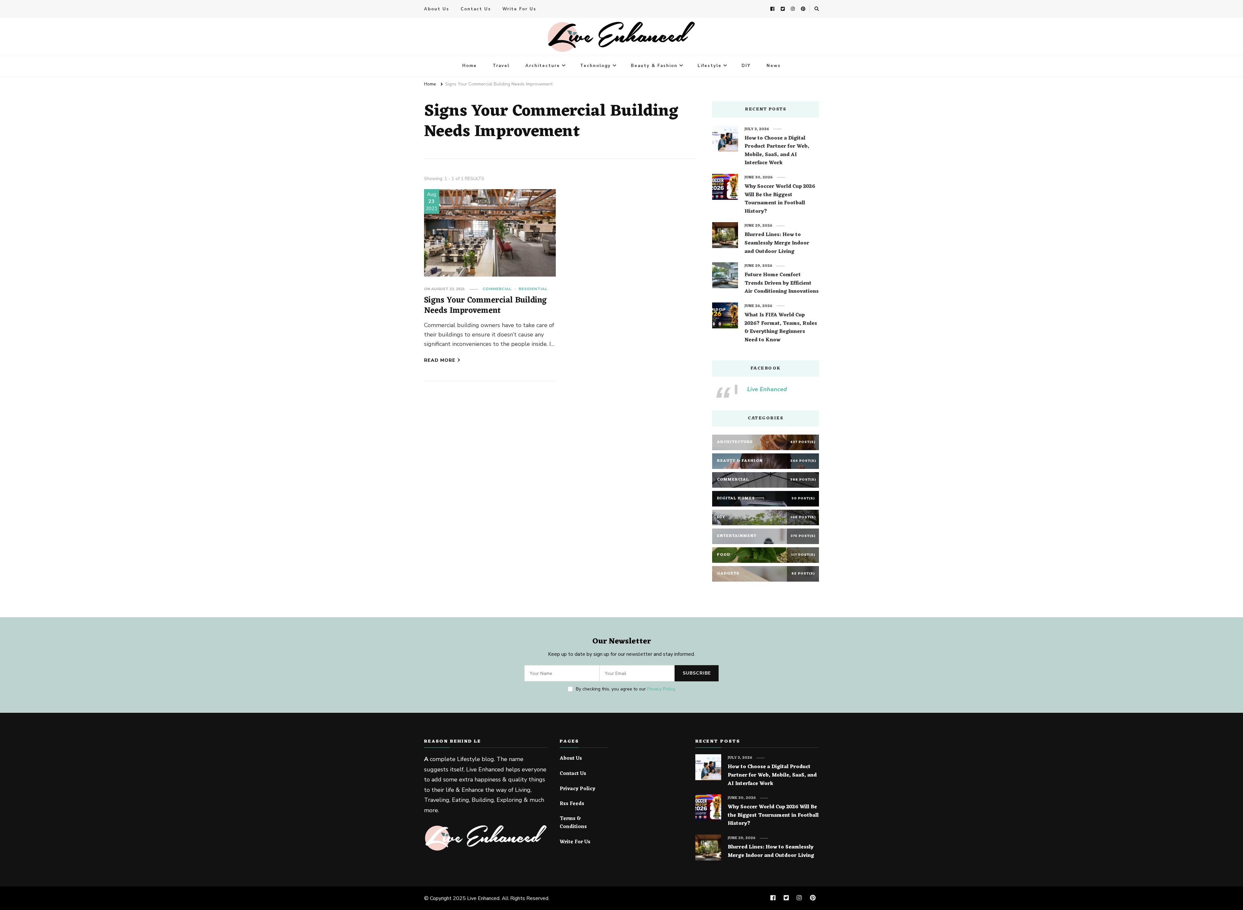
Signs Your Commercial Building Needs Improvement (485, 305)
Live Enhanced (767, 389)
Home (469, 66)
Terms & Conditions (573, 823)
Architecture (542, 66)
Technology (595, 66)
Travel (501, 66)
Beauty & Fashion (654, 66)
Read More (439, 360)
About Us (436, 9)
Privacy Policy (661, 689)
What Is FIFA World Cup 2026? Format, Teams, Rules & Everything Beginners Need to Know (781, 327)
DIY (746, 66)
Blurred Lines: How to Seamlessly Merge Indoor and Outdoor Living (777, 243)
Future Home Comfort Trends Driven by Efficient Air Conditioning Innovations (782, 283)
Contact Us (476, 9)
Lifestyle (710, 66)
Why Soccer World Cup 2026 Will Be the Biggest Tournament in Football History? (780, 199)
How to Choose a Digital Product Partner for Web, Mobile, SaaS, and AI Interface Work (777, 150)
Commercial (497, 288)
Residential (533, 288)
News (774, 66)
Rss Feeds (572, 804)
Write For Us (519, 9)
